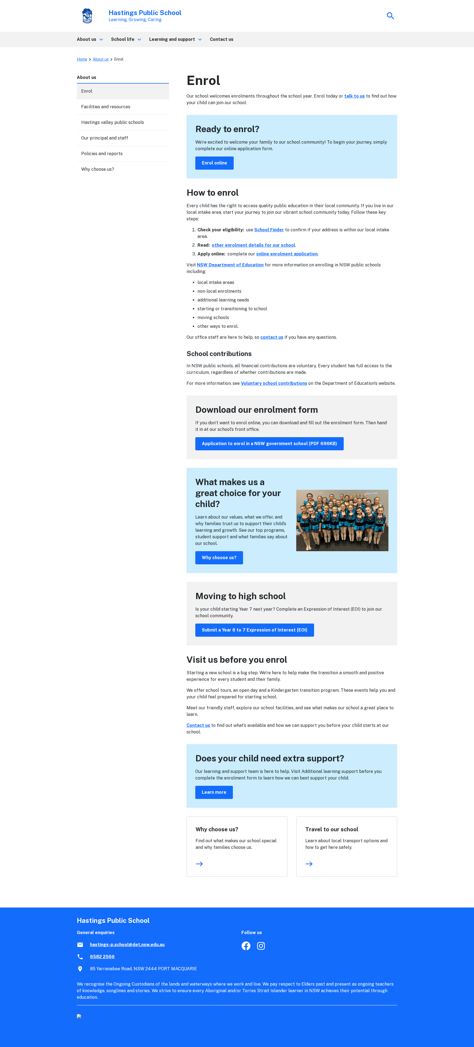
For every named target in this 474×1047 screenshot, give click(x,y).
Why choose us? (219, 557)
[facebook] (245, 948)
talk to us (354, 96)
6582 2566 (102, 956)
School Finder (269, 229)
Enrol (86, 91)
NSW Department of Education (230, 265)
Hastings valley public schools (112, 122)
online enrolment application (287, 254)
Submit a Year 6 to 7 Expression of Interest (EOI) (254, 630)
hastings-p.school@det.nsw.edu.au (127, 944)
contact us (271, 337)
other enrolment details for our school (253, 245)
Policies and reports (102, 153)
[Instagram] (261, 948)
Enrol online (214, 163)
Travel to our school (331, 829)
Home (82, 59)
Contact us (198, 725)
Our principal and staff (104, 138)
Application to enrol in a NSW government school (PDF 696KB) (269, 443)
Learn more (214, 792)
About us (101, 59)
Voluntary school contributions (274, 383)
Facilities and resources (105, 106)
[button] (89, 39)
